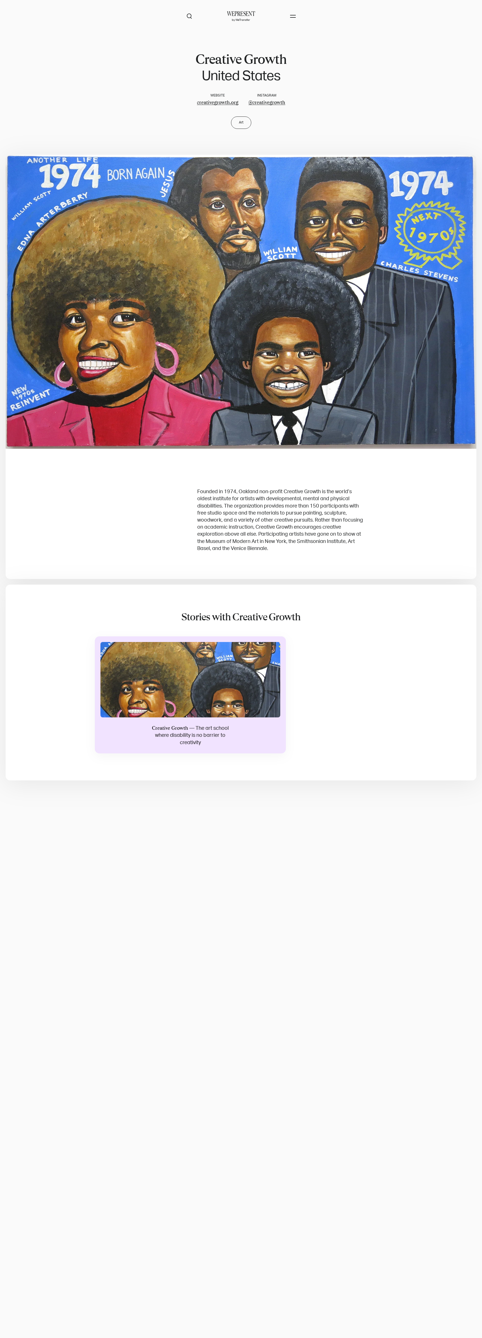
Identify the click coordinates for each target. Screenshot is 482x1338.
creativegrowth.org (217, 102)
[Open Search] (189, 16)
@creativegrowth (266, 102)
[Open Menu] (292, 16)
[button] (241, 302)
